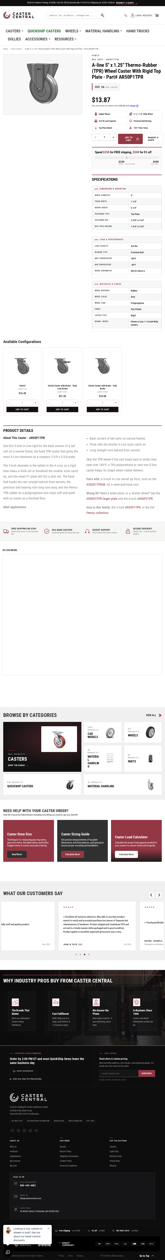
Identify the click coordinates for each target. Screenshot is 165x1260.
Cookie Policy (66, 1161)
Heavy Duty (115, 1161)
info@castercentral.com (30, 1198)
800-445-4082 (27, 1185)
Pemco (95, 55)
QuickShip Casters (44, 31)
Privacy (61, 1256)
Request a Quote (153, 138)
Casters (13, 31)
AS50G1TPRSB (95, 484)
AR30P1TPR (133, 507)
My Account (15, 1161)
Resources (64, 39)
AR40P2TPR (145, 499)
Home (5, 49)
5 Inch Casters (16, 49)
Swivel (22, 385)
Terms (70, 1256)
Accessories (36, 39)
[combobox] (76, 15)
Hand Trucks (137, 31)
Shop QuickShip (25, 1071)
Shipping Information (69, 1156)
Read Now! (17, 854)
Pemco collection (97, 513)
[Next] (159, 895)
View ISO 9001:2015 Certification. (25, 1114)
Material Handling (102, 31)
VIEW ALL (151, 715)
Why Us (13, 1146)
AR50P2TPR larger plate (101, 499)
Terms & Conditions (68, 1165)
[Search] (102, 15)
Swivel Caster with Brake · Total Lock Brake (62, 387)
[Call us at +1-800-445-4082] (125, 15)
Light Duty (114, 1151)
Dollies (14, 39)
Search (63, 1146)
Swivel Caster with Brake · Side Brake (102, 387)
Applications (15, 1156)
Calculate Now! (72, 854)
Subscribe (147, 1073)
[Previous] (151, 895)
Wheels (71, 31)
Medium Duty (115, 1156)
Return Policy (65, 1151)
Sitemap (80, 1256)
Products (14, 1151)
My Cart (13, 1165)
